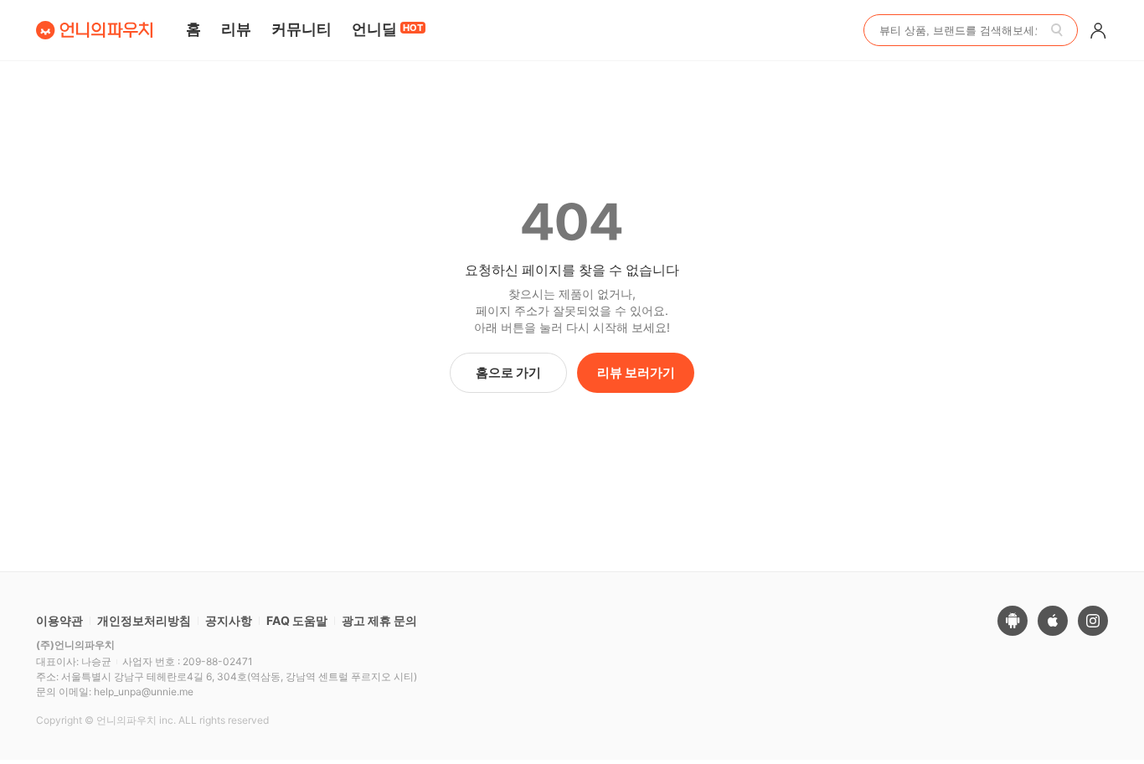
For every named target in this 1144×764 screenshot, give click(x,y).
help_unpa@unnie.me (143, 691)
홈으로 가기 (508, 372)
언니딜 (387, 29)
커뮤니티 (301, 29)
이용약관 (59, 620)
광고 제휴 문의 (379, 620)
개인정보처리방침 (144, 620)
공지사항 (228, 620)
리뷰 (236, 29)
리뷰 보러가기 (636, 372)
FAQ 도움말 (296, 620)
